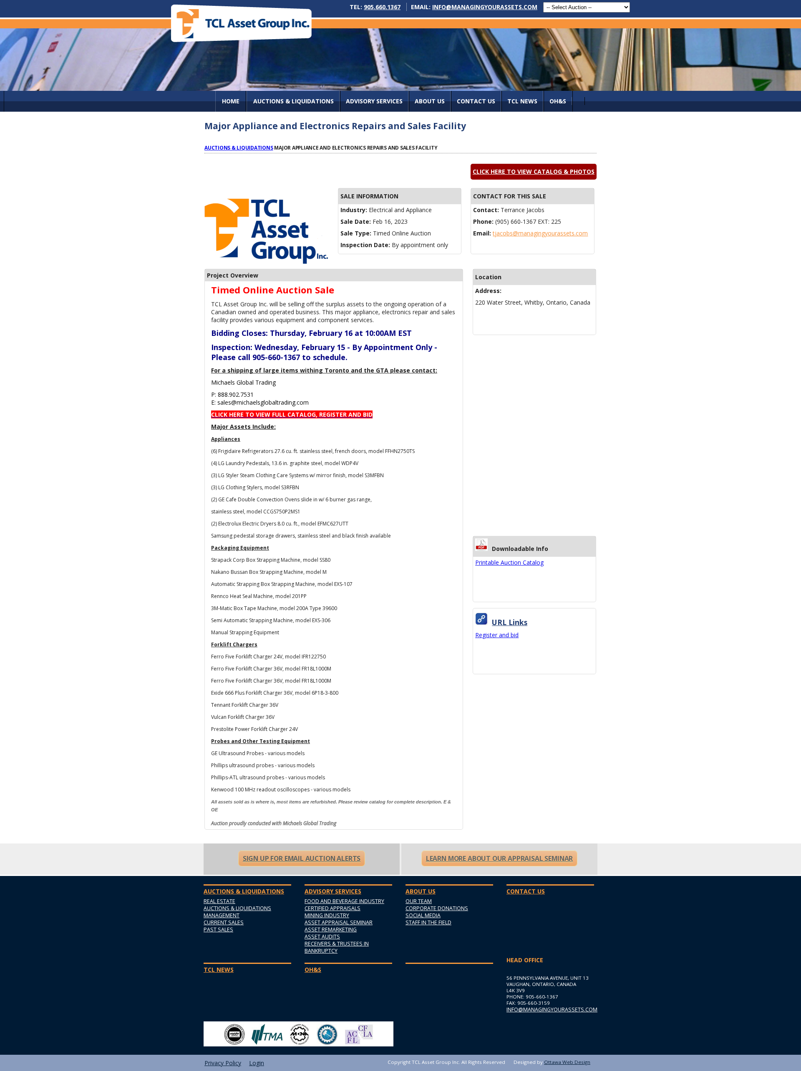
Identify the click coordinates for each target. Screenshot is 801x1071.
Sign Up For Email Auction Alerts (301, 858)
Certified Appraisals (332, 908)
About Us (430, 101)
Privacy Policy (222, 1063)
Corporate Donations (437, 908)
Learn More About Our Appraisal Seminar (499, 858)
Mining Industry (327, 915)
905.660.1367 (382, 7)
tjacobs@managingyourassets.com (540, 233)
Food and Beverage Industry (344, 901)
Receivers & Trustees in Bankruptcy (337, 947)
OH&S (557, 101)
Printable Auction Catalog (509, 562)
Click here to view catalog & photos (533, 171)
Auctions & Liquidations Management (237, 912)
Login (256, 1063)
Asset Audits (322, 936)
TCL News (522, 101)
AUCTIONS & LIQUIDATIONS (293, 101)
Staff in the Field (428, 922)
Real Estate (219, 901)
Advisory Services (374, 101)
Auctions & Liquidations (238, 147)
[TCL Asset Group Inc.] (241, 23)
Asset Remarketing (331, 929)
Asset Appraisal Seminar (339, 922)
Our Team (419, 901)
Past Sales (218, 929)
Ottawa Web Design (567, 1062)
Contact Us (476, 101)
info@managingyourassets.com (484, 7)
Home (230, 101)
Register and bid (497, 635)
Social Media (423, 915)
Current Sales (224, 922)
